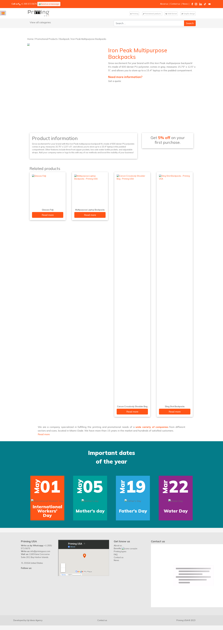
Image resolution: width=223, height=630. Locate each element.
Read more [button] (44, 434)
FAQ (116, 554)
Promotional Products (46, 39)
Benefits (118, 548)
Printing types (120, 551)
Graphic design (189, 14)
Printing (135, 14)
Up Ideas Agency (34, 620)
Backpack (64, 39)
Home (30, 39)
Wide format (172, 14)
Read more (48, 214)
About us (164, 4)
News (185, 4)
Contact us (175, 4)
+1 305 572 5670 (29, 4)
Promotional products (152, 14)
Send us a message (50, 4)
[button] (10, 481)
